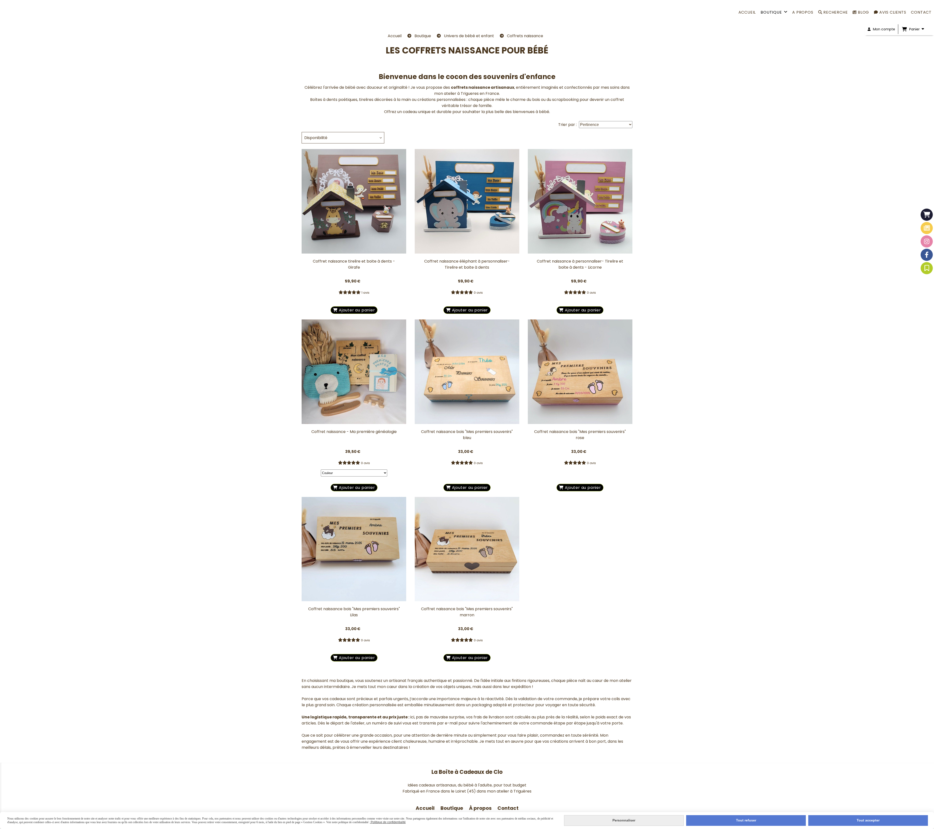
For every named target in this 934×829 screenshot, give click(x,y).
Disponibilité (315, 138)
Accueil (425, 808)
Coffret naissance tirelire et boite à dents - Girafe (354, 264)
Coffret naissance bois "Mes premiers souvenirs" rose (580, 435)
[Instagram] (927, 241)
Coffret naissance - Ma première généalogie (354, 431)
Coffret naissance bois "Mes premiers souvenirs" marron (467, 612)
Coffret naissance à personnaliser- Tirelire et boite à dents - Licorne (580, 264)
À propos (481, 808)
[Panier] (927, 215)
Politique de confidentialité (388, 822)
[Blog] (927, 228)
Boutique (451, 808)
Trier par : (567, 124)
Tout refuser (746, 820)
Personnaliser (623, 820)
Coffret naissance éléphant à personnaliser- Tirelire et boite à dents (467, 264)
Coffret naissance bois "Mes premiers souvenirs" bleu (467, 435)
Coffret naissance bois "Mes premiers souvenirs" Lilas (354, 612)
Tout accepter (868, 820)
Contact (508, 808)
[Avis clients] (927, 268)
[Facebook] (927, 255)
